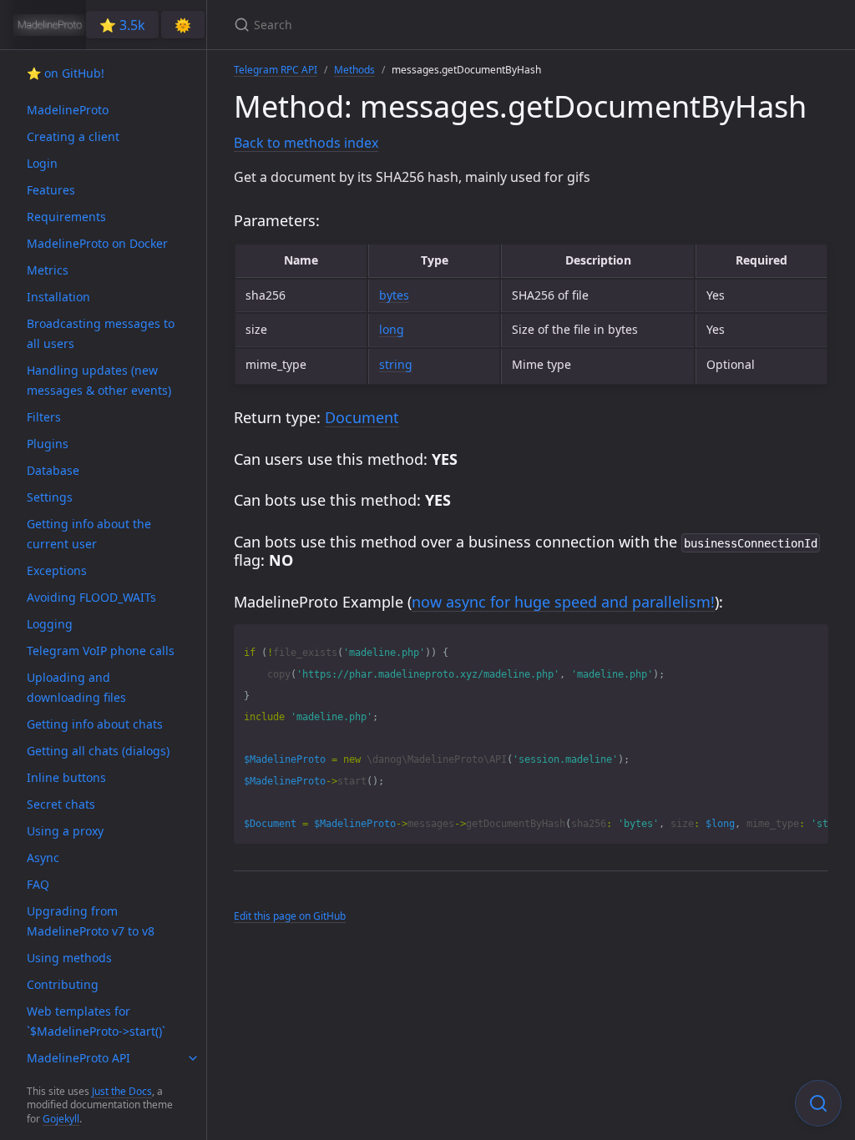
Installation (58, 297)
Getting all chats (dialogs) (98, 751)
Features (51, 190)
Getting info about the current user (89, 534)
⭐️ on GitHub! (65, 73)
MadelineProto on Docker (97, 243)
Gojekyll (61, 1119)
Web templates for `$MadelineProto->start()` (96, 1021)
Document (362, 417)
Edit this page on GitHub (290, 916)
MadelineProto (68, 110)
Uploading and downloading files (76, 687)
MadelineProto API (78, 1058)
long (391, 329)
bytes (394, 295)
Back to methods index (306, 143)
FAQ (38, 884)
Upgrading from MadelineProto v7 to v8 (90, 921)
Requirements (66, 216)
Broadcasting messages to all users (101, 333)
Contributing (63, 984)
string (395, 364)
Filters (44, 417)
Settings (50, 497)
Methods (354, 70)
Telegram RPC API (275, 70)
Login (42, 163)
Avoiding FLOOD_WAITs (91, 597)
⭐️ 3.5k (122, 25)
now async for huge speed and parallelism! (563, 602)
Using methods (69, 958)
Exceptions (57, 570)
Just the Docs (122, 1091)
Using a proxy (65, 831)
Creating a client (73, 136)
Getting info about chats (95, 724)
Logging (50, 624)
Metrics (47, 270)
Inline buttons (66, 777)
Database (53, 470)
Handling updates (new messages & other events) (99, 380)
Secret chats (61, 804)
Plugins (47, 443)
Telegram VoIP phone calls (101, 650)
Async (43, 857)
